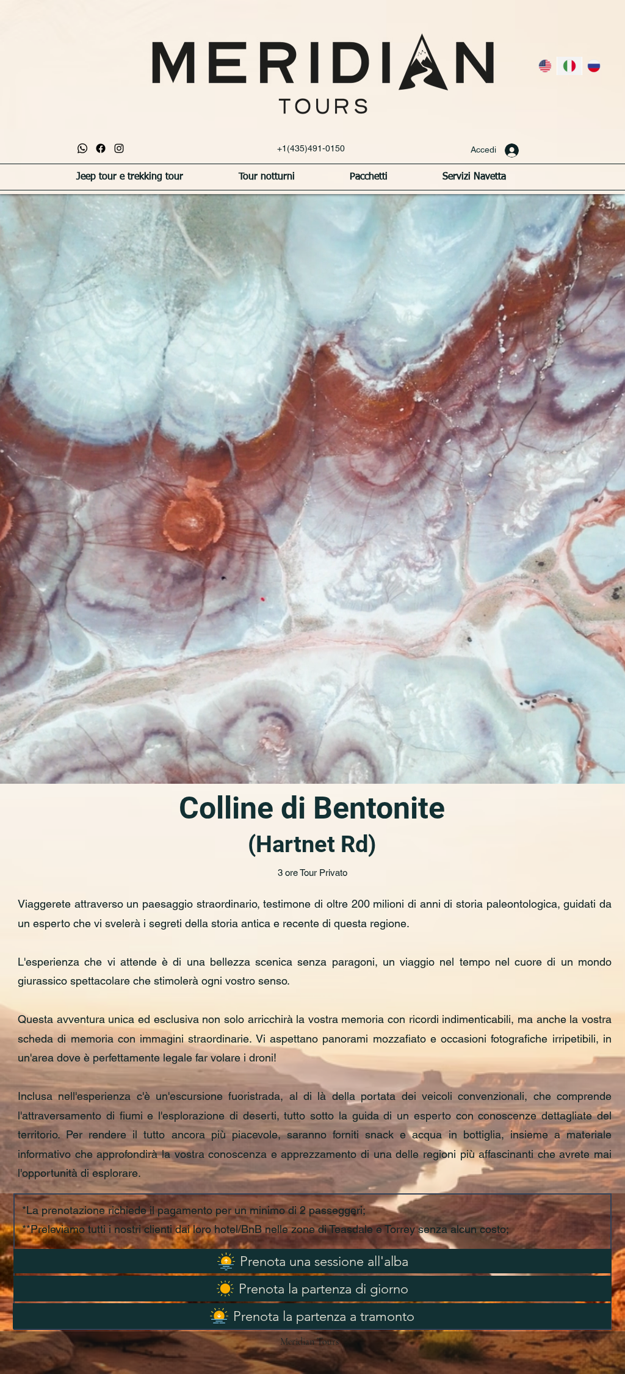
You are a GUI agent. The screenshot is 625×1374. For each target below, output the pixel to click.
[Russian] (594, 66)
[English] (545, 66)
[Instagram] (119, 148)
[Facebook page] (101, 148)
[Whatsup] (82, 148)
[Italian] (569, 66)
